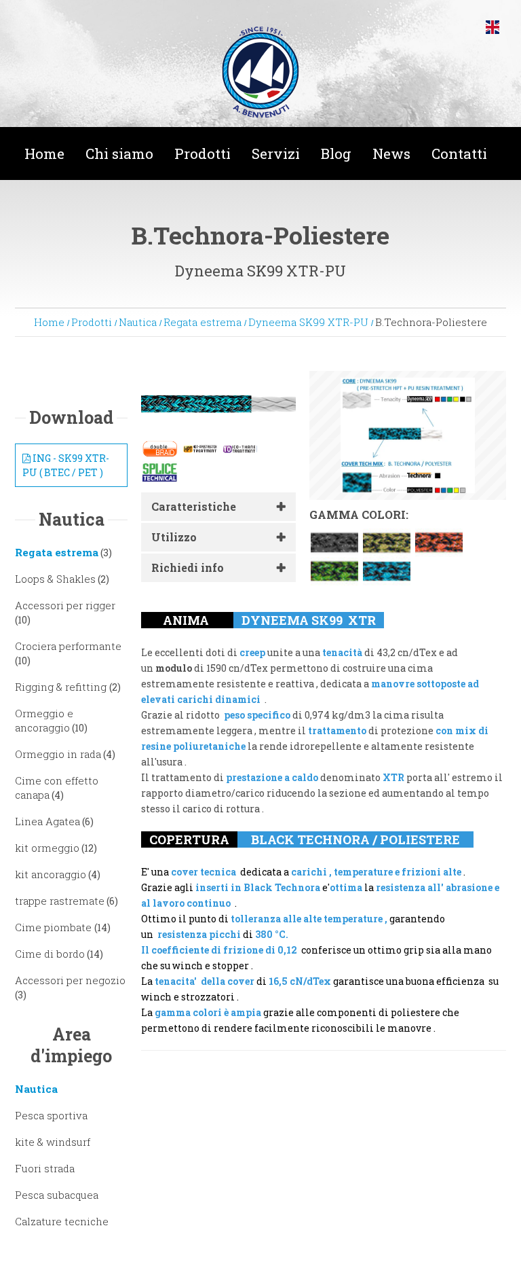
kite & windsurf (52, 1142)
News (391, 153)
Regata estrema (202, 322)
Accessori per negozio (70, 980)
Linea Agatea (47, 821)
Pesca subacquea (56, 1194)
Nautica (138, 322)
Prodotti (202, 153)
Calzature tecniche (62, 1221)
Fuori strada (45, 1168)
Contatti (459, 153)
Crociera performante (68, 646)
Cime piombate (54, 927)
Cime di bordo (50, 953)
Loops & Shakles (55, 578)
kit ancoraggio (50, 874)
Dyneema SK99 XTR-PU (308, 322)
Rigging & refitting (62, 686)
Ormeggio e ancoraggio (44, 720)
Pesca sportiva (51, 1115)
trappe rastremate (59, 900)
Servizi (276, 153)
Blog (336, 153)
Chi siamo (119, 153)
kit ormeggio (47, 847)
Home (44, 153)
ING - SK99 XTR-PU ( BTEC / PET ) (65, 465)
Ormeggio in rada (58, 754)
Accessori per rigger (65, 605)
